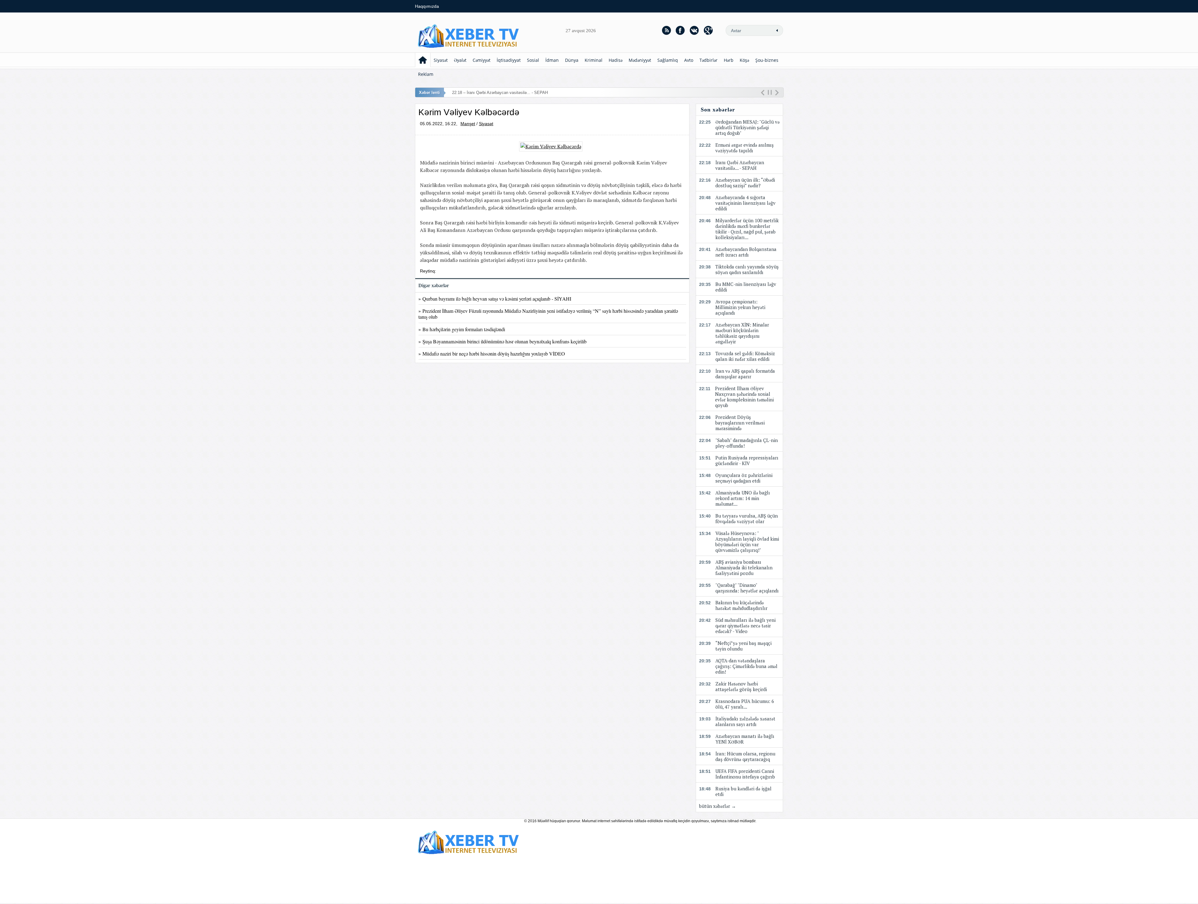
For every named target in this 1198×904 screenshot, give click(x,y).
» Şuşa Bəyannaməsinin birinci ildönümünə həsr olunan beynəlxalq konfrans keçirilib (502, 341)
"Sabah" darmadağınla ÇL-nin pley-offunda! (746, 443)
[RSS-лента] (666, 30)
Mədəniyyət (640, 60)
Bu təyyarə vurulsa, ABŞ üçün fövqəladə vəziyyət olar (746, 518)
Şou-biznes (766, 60)
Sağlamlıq (667, 60)
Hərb (728, 60)
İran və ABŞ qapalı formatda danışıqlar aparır (745, 373)
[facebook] (680, 30)
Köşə (744, 60)
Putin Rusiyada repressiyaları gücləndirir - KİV (746, 460)
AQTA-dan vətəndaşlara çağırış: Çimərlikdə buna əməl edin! (746, 666)
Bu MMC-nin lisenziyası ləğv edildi (745, 286)
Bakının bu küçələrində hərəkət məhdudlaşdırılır (741, 605)
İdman (552, 60)
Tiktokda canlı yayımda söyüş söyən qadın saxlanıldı (747, 269)
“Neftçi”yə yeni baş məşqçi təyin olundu (743, 645)
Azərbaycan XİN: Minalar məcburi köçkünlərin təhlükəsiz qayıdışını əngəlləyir (742, 333)
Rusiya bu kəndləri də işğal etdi (743, 791)
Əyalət (460, 60)
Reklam (425, 74)
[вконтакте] (694, 30)
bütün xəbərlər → (717, 806)
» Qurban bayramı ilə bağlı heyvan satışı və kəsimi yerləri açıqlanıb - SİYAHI (494, 298)
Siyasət (441, 60)
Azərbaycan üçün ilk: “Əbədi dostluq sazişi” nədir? (745, 182)
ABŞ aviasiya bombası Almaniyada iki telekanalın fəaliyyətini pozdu (743, 567)
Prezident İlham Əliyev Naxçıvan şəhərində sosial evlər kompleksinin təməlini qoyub (744, 397)
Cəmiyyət (481, 60)
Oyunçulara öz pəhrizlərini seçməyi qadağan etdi (743, 478)
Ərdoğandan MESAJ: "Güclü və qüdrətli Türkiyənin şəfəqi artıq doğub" (747, 127)
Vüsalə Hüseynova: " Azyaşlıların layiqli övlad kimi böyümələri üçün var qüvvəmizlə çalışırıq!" (747, 541)
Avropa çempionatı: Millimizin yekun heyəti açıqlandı (740, 307)
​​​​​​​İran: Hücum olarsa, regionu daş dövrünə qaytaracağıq (745, 756)
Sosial (533, 60)
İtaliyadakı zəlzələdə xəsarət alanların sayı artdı (745, 721)
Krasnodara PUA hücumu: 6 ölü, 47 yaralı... (744, 704)
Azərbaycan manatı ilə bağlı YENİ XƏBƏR (744, 738)
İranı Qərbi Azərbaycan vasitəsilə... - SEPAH (739, 165)
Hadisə (615, 60)
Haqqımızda (427, 6)
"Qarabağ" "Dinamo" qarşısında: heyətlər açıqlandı (747, 587)
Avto (688, 60)
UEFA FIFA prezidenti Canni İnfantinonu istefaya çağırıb (745, 773)
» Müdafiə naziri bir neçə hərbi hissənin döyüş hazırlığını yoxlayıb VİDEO (491, 353)
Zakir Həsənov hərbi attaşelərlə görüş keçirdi (741, 686)
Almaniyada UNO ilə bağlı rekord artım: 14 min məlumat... (742, 498)
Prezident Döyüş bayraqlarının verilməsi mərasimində (740, 422)
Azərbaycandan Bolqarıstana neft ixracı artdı (746, 252)
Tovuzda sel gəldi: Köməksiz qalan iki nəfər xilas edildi (745, 356)
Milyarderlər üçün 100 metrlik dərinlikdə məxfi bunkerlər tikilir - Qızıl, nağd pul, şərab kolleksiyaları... (747, 229)
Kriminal (593, 60)
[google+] (708, 30)
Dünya (571, 60)
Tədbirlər (708, 60)
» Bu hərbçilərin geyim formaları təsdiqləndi (461, 329)
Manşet (467, 123)
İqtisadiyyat (509, 60)
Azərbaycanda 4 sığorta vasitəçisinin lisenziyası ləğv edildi (745, 202)
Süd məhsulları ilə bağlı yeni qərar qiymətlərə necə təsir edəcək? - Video (745, 625)
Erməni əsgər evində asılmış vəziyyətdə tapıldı (744, 147)
